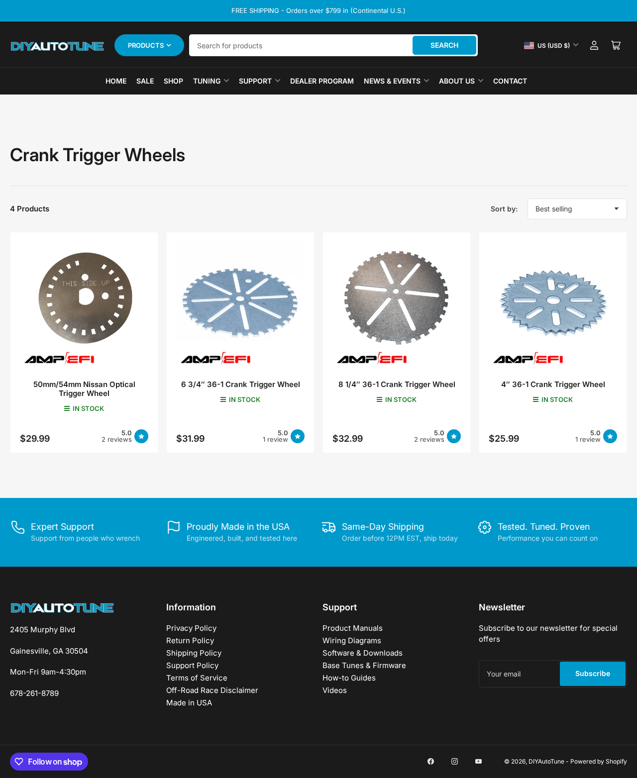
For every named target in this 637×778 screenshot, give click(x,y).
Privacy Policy (191, 628)
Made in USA (189, 702)
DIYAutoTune (546, 761)
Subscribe (592, 673)
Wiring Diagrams (351, 640)
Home (116, 81)
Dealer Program (322, 81)
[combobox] (333, 45)
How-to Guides (349, 677)
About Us (457, 81)
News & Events (392, 81)
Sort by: (504, 208)
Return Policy (190, 640)
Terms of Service (196, 677)
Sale (145, 81)
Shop (173, 81)
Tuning (206, 81)
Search (444, 45)
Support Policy (192, 665)
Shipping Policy (193, 653)
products (146, 45)
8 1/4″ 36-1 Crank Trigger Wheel (396, 384)
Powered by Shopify (598, 761)
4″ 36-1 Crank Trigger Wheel (553, 384)
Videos (334, 690)
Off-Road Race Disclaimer (212, 690)
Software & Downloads (362, 653)
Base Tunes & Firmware (364, 665)
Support (255, 81)
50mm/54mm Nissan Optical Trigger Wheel (84, 389)
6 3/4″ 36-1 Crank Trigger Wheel (240, 384)
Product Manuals (352, 628)
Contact (510, 81)
